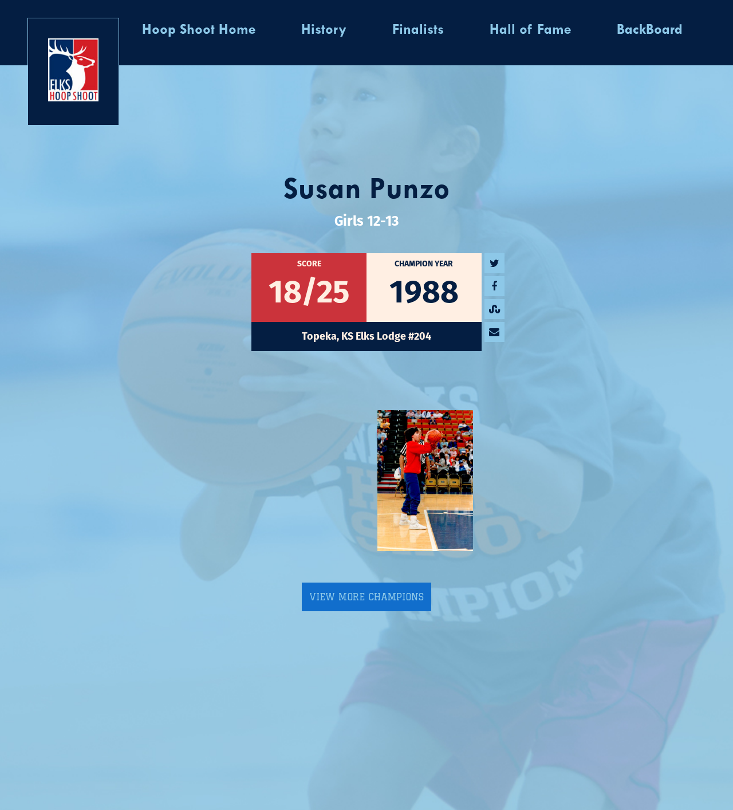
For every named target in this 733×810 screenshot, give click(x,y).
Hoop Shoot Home (198, 30)
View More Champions (366, 597)
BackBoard (650, 30)
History (323, 30)
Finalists (418, 30)
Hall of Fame (530, 30)
